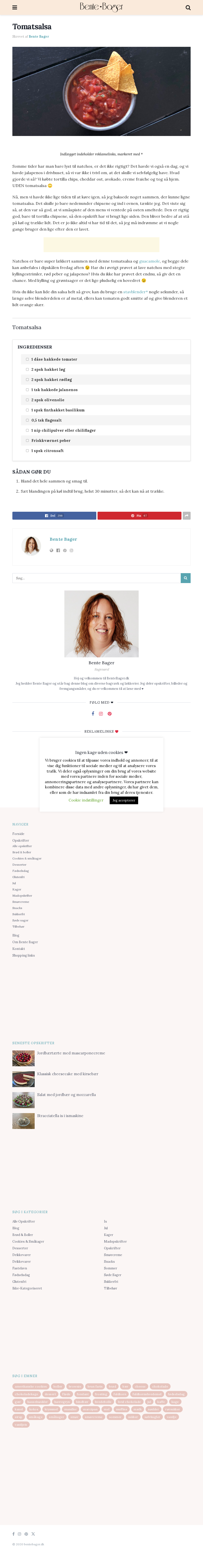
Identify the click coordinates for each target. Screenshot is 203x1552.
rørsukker (172, 1409)
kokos (34, 1409)
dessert (50, 1394)
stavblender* (136, 291)
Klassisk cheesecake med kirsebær (67, 1073)
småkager (56, 1417)
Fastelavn (19, 1268)
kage (175, 1402)
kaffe (161, 1402)
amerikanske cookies (31, 1386)
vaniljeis (21, 1424)
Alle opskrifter (22, 846)
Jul (14, 883)
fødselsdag (176, 1394)
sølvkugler (152, 1417)
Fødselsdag (20, 871)
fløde (66, 1394)
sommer (115, 1417)
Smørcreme (20, 902)
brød (112, 1386)
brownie (75, 1386)
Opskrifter (20, 840)
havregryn (62, 1402)
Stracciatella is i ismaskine (60, 1115)
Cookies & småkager (27, 858)
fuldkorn (120, 1394)
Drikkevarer (21, 1255)
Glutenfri (18, 877)
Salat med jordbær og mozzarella (66, 1094)
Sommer (110, 1268)
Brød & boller (21, 852)
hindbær (82, 1402)
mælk (138, 1409)
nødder (153, 1409)
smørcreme (94, 1417)
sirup (19, 1417)
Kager (16, 889)
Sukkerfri (18, 914)
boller (57, 1386)
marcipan (90, 1409)
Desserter (19, 864)
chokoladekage (26, 1394)
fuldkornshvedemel (147, 1394)
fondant (83, 1394)
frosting (101, 1394)
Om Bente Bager (25, 942)
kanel (19, 1409)
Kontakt (18, 949)
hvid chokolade (129, 1402)
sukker (133, 1417)
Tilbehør (18, 926)
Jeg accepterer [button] (124, 800)
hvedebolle (103, 1402)
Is (105, 1221)
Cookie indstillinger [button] (86, 800)
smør (74, 1417)
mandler (70, 1409)
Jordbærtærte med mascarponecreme (71, 1053)
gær (18, 1402)
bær (125, 1386)
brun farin (95, 1386)
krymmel (51, 1409)
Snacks (17, 908)
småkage (36, 1417)
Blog (15, 935)
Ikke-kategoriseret (27, 1288)
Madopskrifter (22, 895)
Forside (18, 834)
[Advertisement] (101, 244)
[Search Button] (186, 578)
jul (149, 1402)
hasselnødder (37, 1402)
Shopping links (23, 955)
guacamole (149, 261)
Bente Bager (39, 36)
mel (107, 1409)
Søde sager (20, 920)
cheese (140, 1386)
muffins (121, 1409)
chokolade (160, 1386)
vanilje (172, 1417)
